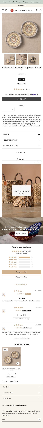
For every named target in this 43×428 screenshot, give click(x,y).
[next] (41, 161)
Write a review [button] (21, 272)
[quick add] (18, 363)
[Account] (37, 10)
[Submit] (39, 419)
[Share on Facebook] (17, 159)
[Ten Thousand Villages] (21, 10)
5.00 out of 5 (26, 251)
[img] (18, 291)
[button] (18, 89)
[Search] (6, 10)
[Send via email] (23, 159)
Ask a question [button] (21, 277)
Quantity (21, 105)
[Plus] (12, 109)
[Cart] (40, 10)
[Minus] (4, 109)
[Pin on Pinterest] (20, 159)
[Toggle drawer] (3, 10)
